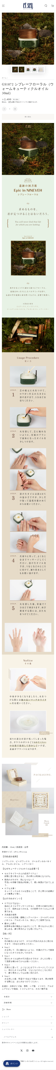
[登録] (52, 1037)
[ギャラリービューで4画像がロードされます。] (34, 70)
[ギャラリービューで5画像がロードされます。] (41, 70)
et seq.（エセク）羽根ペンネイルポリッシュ (24, 1061)
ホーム (4, 78)
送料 (9, 102)
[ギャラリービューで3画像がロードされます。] (28, 70)
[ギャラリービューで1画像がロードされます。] (15, 70)
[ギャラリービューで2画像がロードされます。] (21, 70)
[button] (46, 6)
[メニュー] (3, 6)
